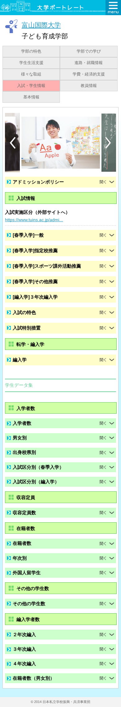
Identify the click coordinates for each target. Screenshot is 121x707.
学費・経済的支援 (89, 74)
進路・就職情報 (88, 63)
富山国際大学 (41, 24)
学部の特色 (31, 51)
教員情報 (89, 86)
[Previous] (12, 143)
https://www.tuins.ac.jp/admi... (34, 219)
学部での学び (89, 51)
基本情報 (31, 97)
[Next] (108, 143)
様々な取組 (31, 74)
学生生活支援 (31, 63)
